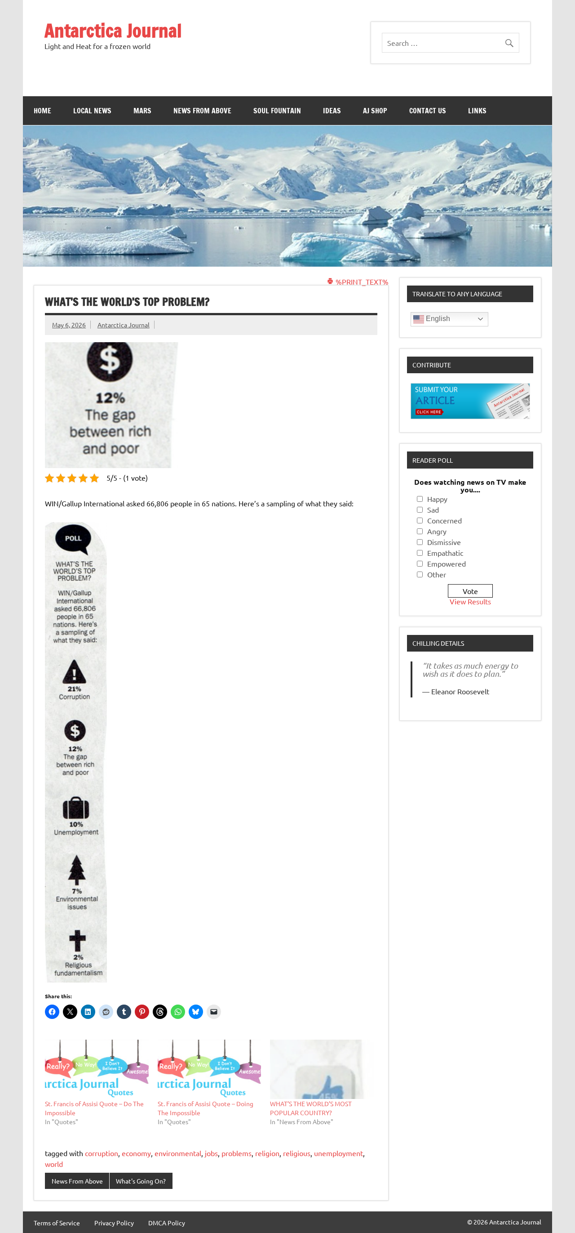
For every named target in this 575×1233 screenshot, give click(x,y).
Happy (437, 498)
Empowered (446, 563)
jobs (211, 1152)
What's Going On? (141, 1181)
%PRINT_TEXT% (361, 281)
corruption (101, 1152)
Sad (433, 509)
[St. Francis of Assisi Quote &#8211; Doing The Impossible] (209, 1069)
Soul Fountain (277, 111)
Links (477, 111)
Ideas (332, 111)
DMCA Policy (166, 1223)
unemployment (338, 1152)
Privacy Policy (114, 1223)
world (54, 1163)
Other (436, 574)
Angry (437, 531)
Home (42, 111)
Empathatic (445, 552)
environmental (178, 1152)
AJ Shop (375, 111)
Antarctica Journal (113, 30)
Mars (142, 111)
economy (136, 1152)
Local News (92, 111)
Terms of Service (57, 1223)
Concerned (444, 520)
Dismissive (444, 541)
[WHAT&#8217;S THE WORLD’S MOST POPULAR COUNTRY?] (322, 1069)
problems (236, 1152)
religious (296, 1152)
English (437, 318)
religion (267, 1152)
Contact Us (427, 111)
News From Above (202, 111)
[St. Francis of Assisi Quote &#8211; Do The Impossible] (97, 1069)
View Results (470, 601)
